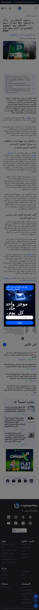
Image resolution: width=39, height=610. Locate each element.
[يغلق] (33, 285)
